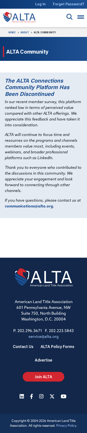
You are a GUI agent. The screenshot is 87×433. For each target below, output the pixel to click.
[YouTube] (64, 396)
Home (12, 32)
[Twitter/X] (53, 396)
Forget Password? (68, 4)
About (25, 32)
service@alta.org (44, 337)
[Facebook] (32, 396)
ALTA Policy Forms (57, 346)
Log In (40, 4)
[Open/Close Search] (69, 17)
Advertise (43, 359)
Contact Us (23, 346)
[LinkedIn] (22, 396)
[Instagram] (42, 396)
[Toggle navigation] (80, 17)
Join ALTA (43, 376)
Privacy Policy (66, 425)
